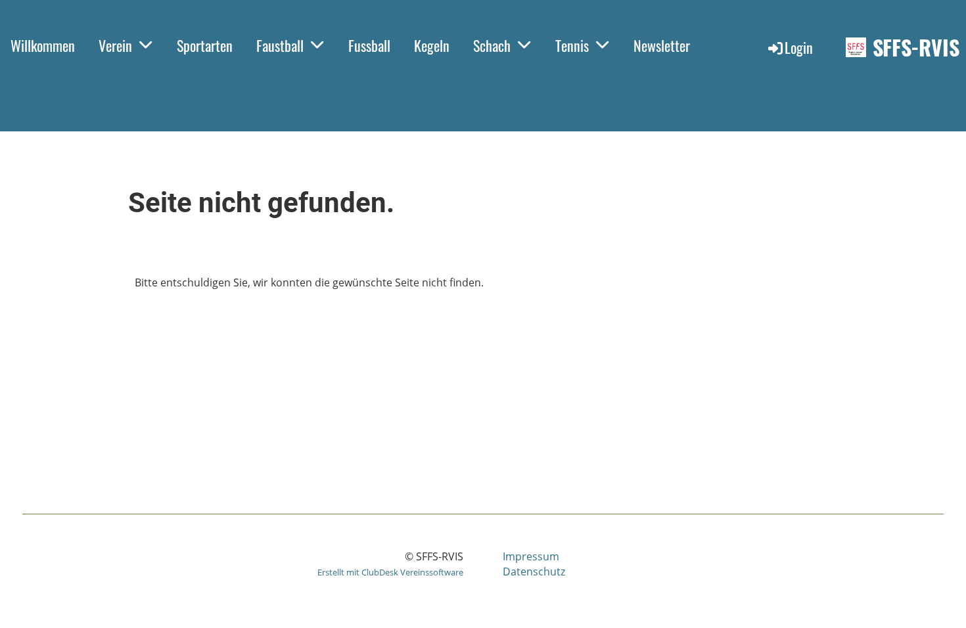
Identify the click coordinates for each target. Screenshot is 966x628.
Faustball (280, 45)
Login (799, 47)
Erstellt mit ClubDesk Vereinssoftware (390, 572)
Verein (115, 45)
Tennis (572, 45)
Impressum (531, 556)
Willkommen (43, 45)
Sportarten (205, 45)
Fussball (369, 45)
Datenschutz (534, 571)
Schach (492, 45)
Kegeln (431, 45)
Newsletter (661, 45)
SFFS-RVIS (916, 47)
